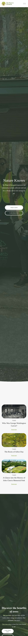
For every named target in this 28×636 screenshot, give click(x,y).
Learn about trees (14, 213)
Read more (14, 429)
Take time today (6, 624)
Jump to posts (14, 207)
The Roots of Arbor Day (14, 452)
